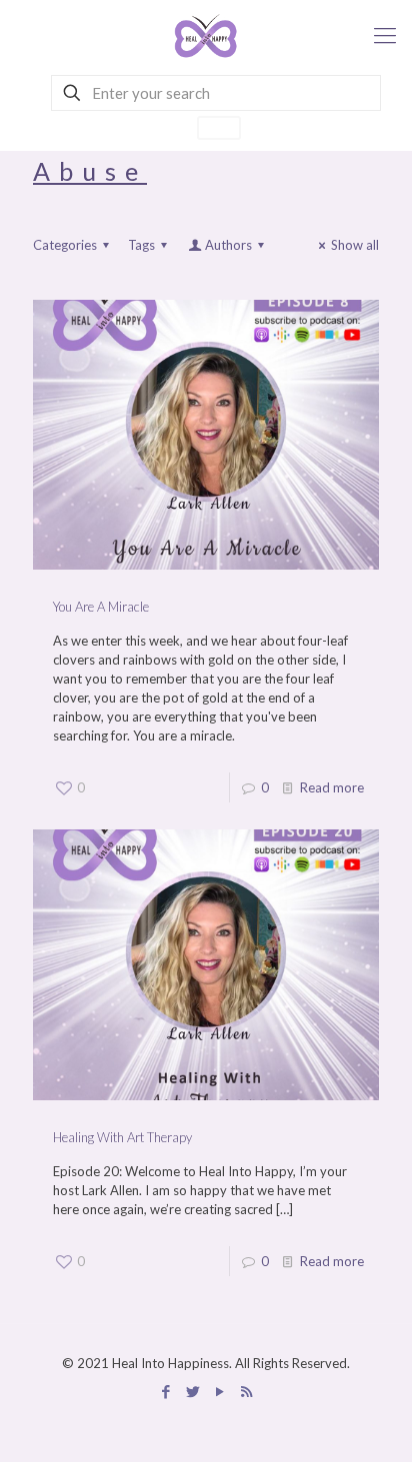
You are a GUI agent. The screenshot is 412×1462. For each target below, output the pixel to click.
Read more (332, 787)
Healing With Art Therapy (122, 1137)
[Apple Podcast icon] (246, 1391)
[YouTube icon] (219, 1391)
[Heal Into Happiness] (206, 35)
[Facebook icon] (165, 1391)
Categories (65, 245)
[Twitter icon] (192, 1391)
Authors (228, 245)
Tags (141, 245)
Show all (355, 245)
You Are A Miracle (101, 607)
